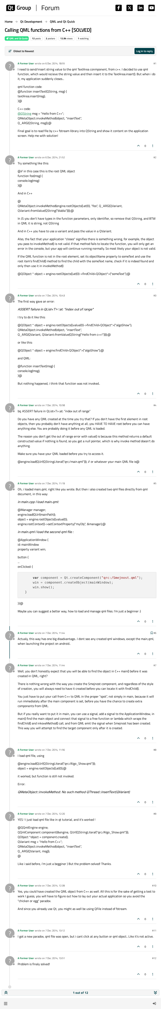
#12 (154, 958)
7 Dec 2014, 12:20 (55, 814)
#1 (155, 63)
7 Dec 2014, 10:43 (55, 295)
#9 (155, 814)
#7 (155, 665)
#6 (155, 633)
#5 (155, 483)
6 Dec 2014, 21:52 (55, 157)
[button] (6, 1003)
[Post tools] (152, 146)
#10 (154, 885)
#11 (154, 930)
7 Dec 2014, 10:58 (55, 405)
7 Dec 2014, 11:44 (55, 633)
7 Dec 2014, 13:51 (55, 958)
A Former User (26, 63)
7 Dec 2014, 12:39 (55, 885)
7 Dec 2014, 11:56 (55, 750)
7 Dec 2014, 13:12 (55, 930)
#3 (155, 295)
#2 (155, 157)
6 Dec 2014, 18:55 (55, 63)
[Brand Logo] (32, 8)
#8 (155, 750)
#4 (155, 405)
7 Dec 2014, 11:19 (55, 483)
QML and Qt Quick (18, 38)
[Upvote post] (138, 146)
